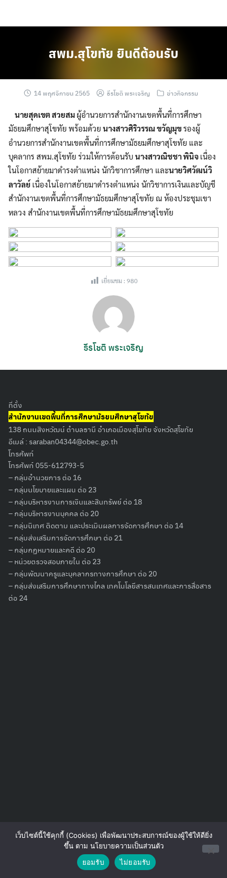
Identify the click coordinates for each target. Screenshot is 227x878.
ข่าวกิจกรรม (182, 93)
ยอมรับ (93, 862)
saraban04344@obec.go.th (73, 441)
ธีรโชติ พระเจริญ (128, 93)
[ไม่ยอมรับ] (210, 849)
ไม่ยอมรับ (135, 862)
